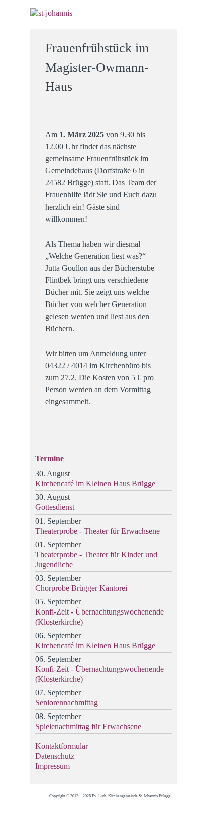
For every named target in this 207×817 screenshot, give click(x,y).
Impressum (52, 766)
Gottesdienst (54, 507)
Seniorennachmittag (66, 702)
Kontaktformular (61, 746)
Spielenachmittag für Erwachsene (88, 726)
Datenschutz (54, 756)
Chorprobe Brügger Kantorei (81, 588)
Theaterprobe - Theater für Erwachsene (97, 531)
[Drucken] (163, 43)
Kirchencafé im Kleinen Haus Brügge (95, 483)
